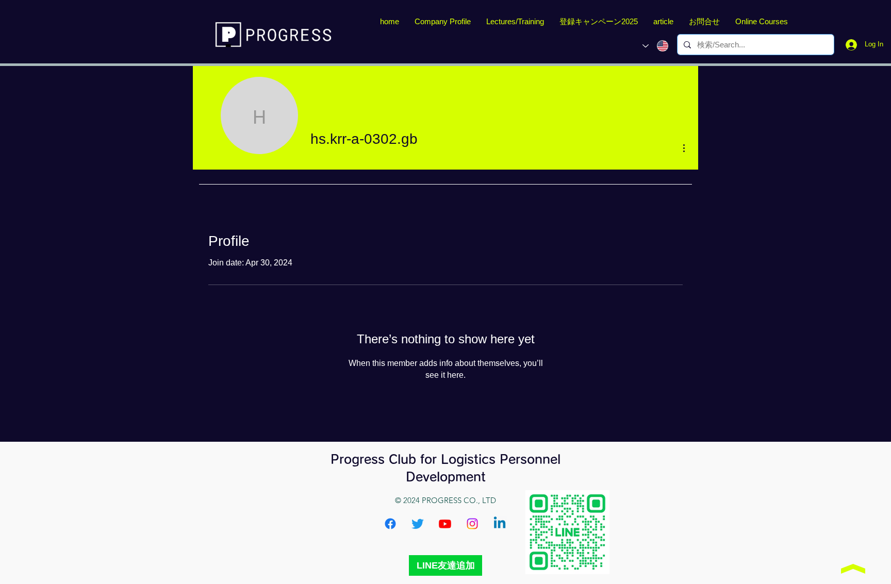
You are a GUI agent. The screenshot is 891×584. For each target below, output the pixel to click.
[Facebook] (390, 523)
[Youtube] (445, 523)
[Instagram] (472, 523)
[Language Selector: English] (655, 46)
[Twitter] (417, 523)
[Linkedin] (499, 523)
